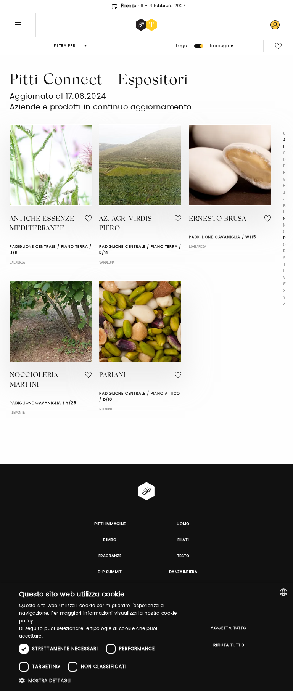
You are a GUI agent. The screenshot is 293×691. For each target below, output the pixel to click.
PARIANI (112, 375)
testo (183, 556)
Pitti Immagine (110, 524)
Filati (183, 540)
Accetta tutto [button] (228, 628)
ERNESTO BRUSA (217, 219)
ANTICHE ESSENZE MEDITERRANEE (42, 224)
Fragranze (109, 556)
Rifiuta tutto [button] (228, 645)
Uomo (183, 524)
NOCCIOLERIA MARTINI (34, 380)
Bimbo (110, 540)
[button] (100, 680)
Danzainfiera (183, 572)
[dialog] (146, 637)
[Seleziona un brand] (146, 25)
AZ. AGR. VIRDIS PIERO (125, 224)
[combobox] (283, 592)
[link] (275, 25)
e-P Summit (110, 572)
